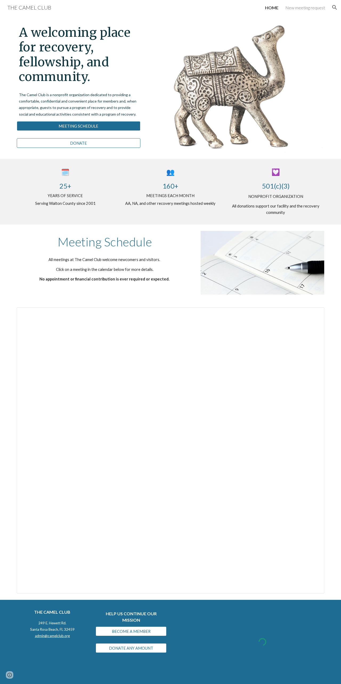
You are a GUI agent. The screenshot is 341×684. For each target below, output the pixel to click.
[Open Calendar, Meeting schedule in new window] (314, 314)
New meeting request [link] (305, 7)
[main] (78, 54)
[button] (334, 7)
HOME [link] (271, 7)
